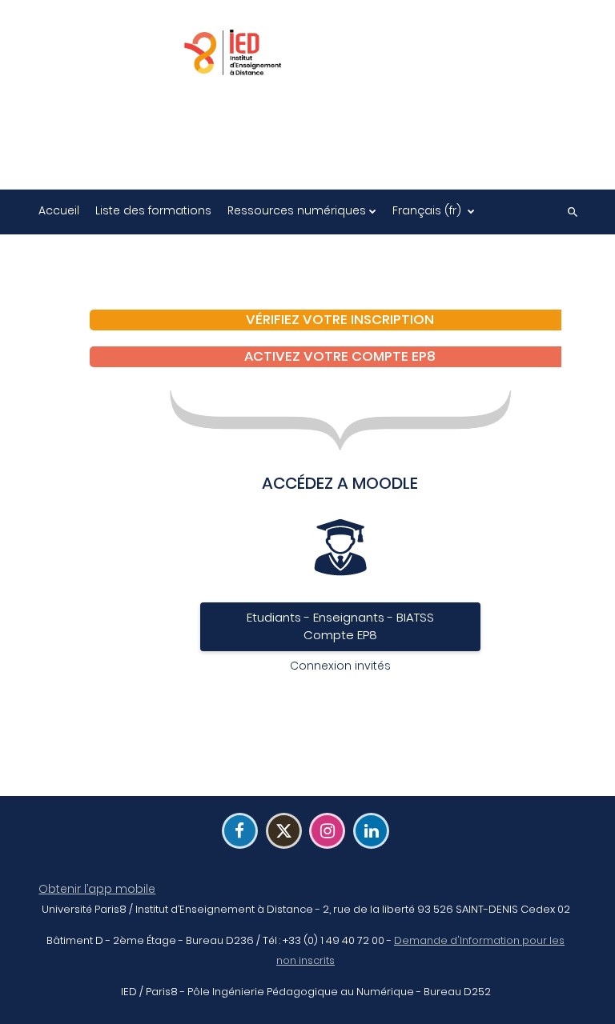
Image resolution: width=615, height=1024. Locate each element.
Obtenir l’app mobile (96, 889)
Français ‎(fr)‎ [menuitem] (426, 210)
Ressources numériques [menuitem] (296, 210)
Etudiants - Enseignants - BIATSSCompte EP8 (340, 626)
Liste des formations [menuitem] (153, 210)
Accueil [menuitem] (58, 210)
